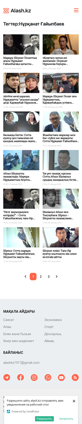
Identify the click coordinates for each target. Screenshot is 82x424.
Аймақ (49, 341)
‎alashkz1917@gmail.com (21, 363)
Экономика (53, 320)
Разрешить (44, 419)
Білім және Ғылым (17, 334)
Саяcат (8, 320)
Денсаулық (52, 334)
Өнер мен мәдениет (18, 341)
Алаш (7, 327)
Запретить (66, 419)
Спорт (49, 327)
